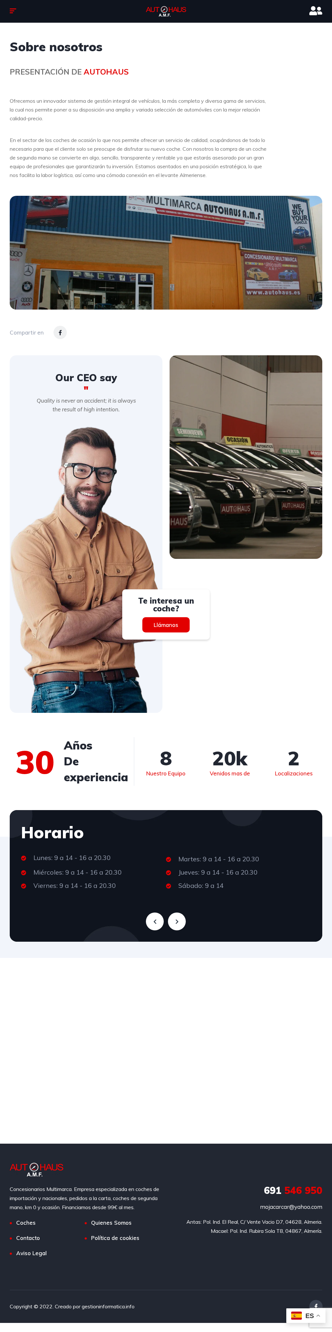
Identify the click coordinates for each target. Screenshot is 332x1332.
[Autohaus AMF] (166, 11)
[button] (166, 624)
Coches (26, 1222)
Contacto (28, 1237)
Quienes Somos (111, 1222)
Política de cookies (115, 1237)
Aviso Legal (31, 1253)
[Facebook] (60, 332)
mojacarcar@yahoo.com (291, 1206)
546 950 (293, 1190)
